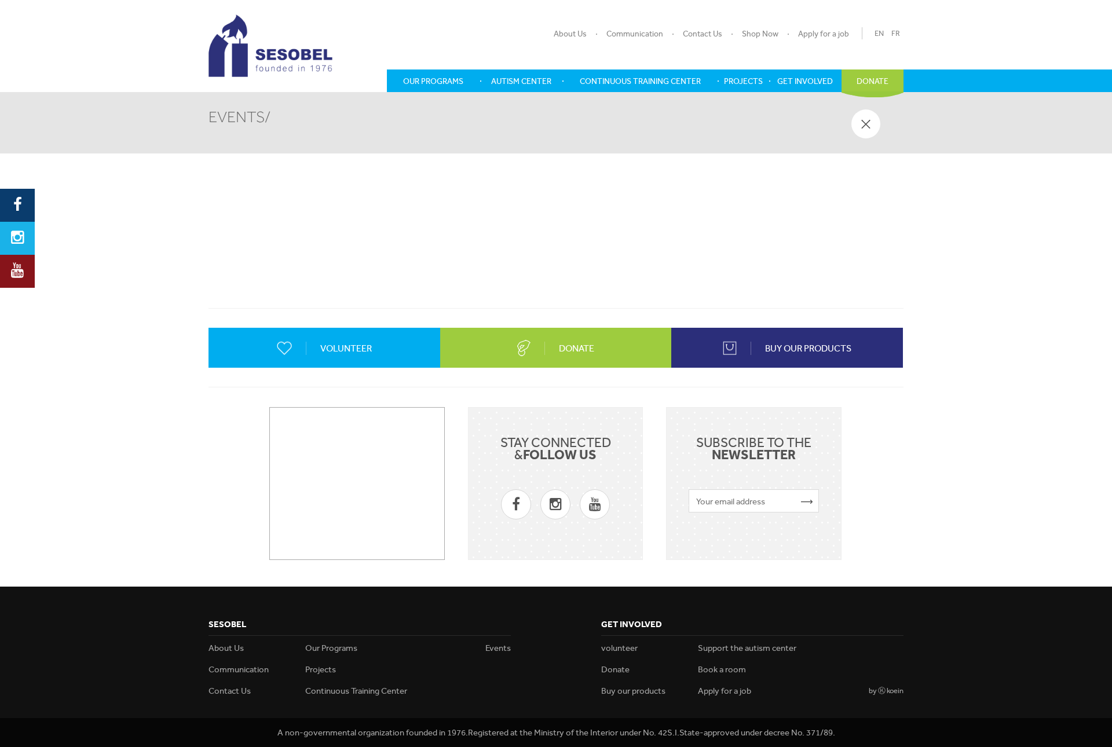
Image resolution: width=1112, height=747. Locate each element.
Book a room (722, 669)
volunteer (619, 648)
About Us (570, 33)
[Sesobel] (270, 45)
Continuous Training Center (356, 691)
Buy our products (633, 691)
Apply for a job (823, 33)
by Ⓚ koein (886, 690)
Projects (320, 669)
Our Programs (331, 648)
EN (879, 33)
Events (498, 648)
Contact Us (702, 33)
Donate (615, 669)
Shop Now (760, 33)
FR (895, 33)
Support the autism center (747, 648)
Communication (634, 33)
